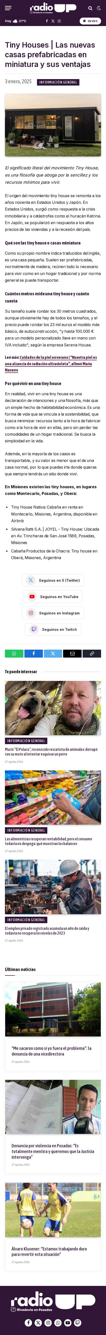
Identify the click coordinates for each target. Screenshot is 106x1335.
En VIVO (92, 21)
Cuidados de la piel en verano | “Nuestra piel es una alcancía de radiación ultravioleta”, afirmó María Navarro (51, 363)
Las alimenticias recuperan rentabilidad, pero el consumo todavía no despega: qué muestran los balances (48, 841)
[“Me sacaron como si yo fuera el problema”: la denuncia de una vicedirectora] (53, 1009)
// (53, 8)
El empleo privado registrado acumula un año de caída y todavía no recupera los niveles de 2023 (47, 930)
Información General (58, 82)
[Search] (90, 8)
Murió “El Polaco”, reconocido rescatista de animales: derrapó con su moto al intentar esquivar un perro (51, 751)
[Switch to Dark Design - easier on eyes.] (98, 8)
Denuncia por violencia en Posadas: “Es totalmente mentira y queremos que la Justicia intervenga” (53, 1151)
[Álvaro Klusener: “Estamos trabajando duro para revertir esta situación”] (53, 1210)
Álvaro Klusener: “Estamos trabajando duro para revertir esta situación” (49, 1251)
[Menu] (8, 8)
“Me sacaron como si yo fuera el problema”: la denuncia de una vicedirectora (51, 1051)
